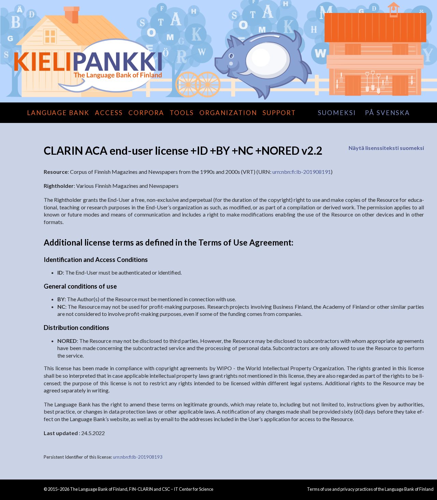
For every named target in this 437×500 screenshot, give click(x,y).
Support (279, 112)
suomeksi (337, 112)
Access (109, 112)
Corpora (146, 112)
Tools (182, 112)
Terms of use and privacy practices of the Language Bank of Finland (370, 489)
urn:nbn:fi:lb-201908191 (301, 171)
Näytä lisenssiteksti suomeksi (386, 147)
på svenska (387, 112)
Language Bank (58, 112)
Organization (228, 112)
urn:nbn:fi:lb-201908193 (138, 457)
